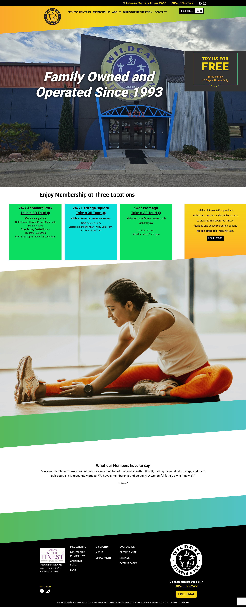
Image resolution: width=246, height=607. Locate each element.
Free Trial (187, 10)
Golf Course (127, 546)
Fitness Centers (79, 12)
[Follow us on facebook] (200, 3)
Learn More (215, 238)
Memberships (78, 546)
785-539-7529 (182, 3)
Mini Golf (125, 557)
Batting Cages (128, 563)
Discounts (102, 546)
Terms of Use (143, 602)
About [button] (116, 12)
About (99, 552)
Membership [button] (101, 12)
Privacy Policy (158, 602)
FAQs (73, 570)
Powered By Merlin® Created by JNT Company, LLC (112, 602)
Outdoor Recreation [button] (137, 12)
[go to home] (52, 17)
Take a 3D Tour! (34, 212)
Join (199, 10)
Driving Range (128, 552)
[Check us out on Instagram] (204, 3)
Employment (103, 557)
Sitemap (185, 602)
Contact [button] (161, 12)
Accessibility (172, 602)
